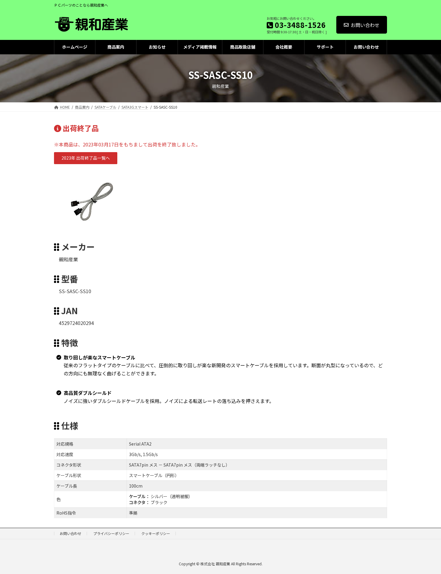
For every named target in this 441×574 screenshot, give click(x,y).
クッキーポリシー (155, 533)
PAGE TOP (426, 551)
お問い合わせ (365, 25)
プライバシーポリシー (111, 533)
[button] (85, 158)
